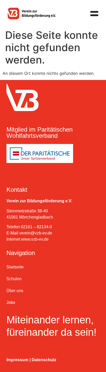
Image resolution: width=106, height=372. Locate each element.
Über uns (14, 290)
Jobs (10, 302)
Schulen (14, 279)
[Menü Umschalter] (94, 13)
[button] (9, 362)
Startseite (15, 267)
